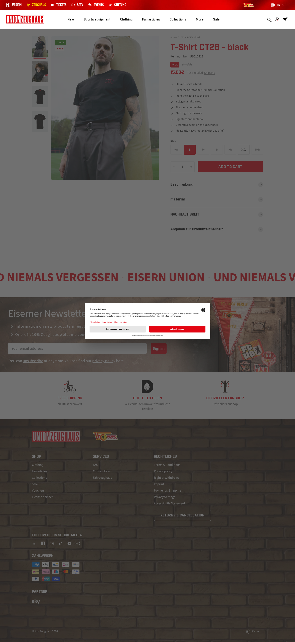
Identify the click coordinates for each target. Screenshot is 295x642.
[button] (97, 19)
